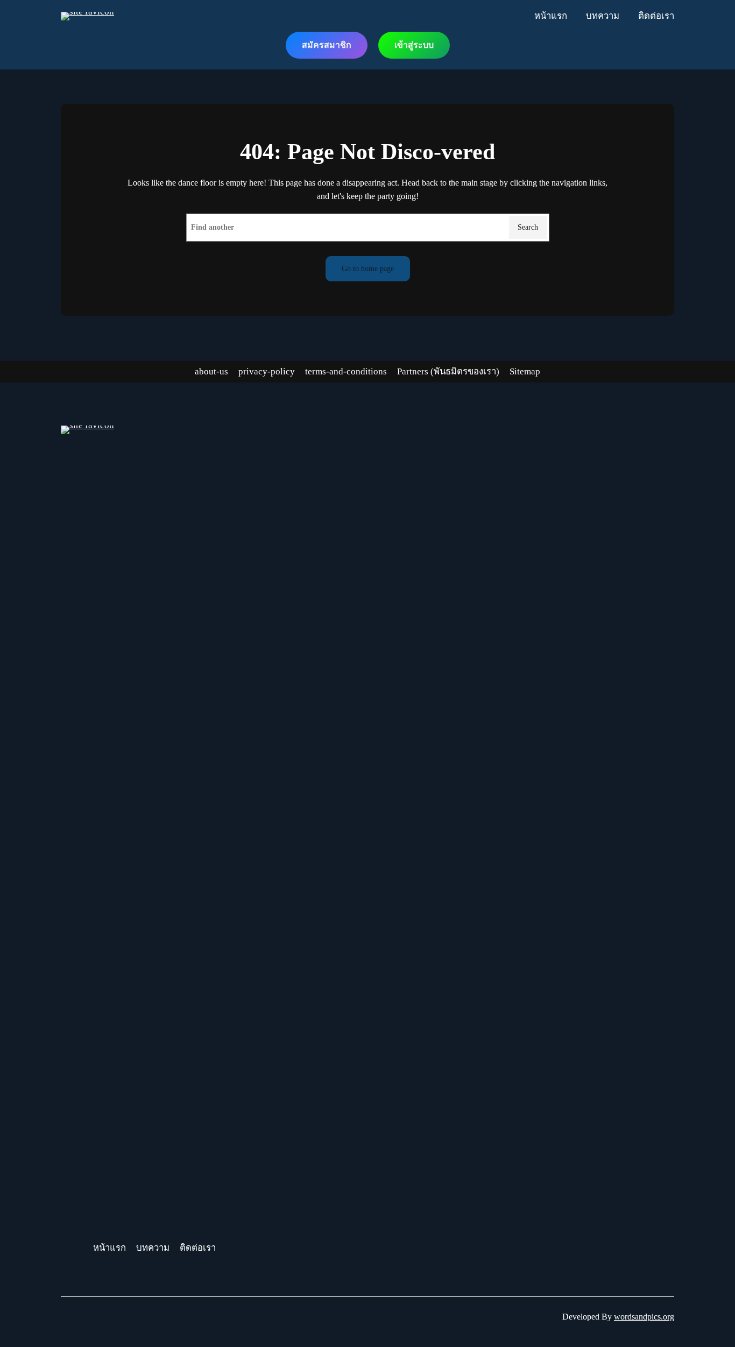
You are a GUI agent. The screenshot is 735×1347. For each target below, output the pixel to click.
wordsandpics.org (644, 1316)
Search (528, 227)
